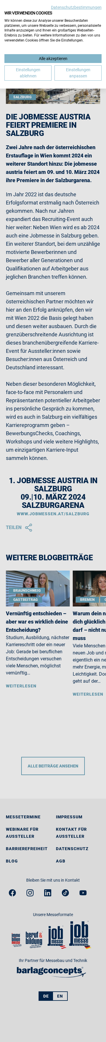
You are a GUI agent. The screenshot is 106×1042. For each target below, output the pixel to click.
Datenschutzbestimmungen (76, 7)
